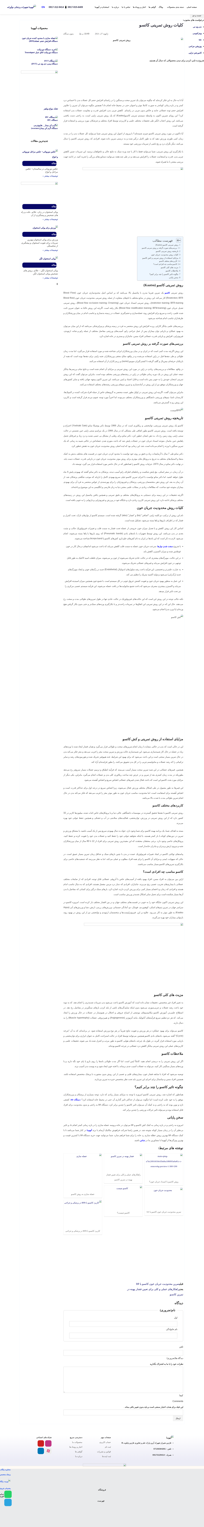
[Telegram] (8, 1502)
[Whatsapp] (8, 1494)
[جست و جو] (38, 7)
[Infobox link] (102, 7)
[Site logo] (21, 7)
